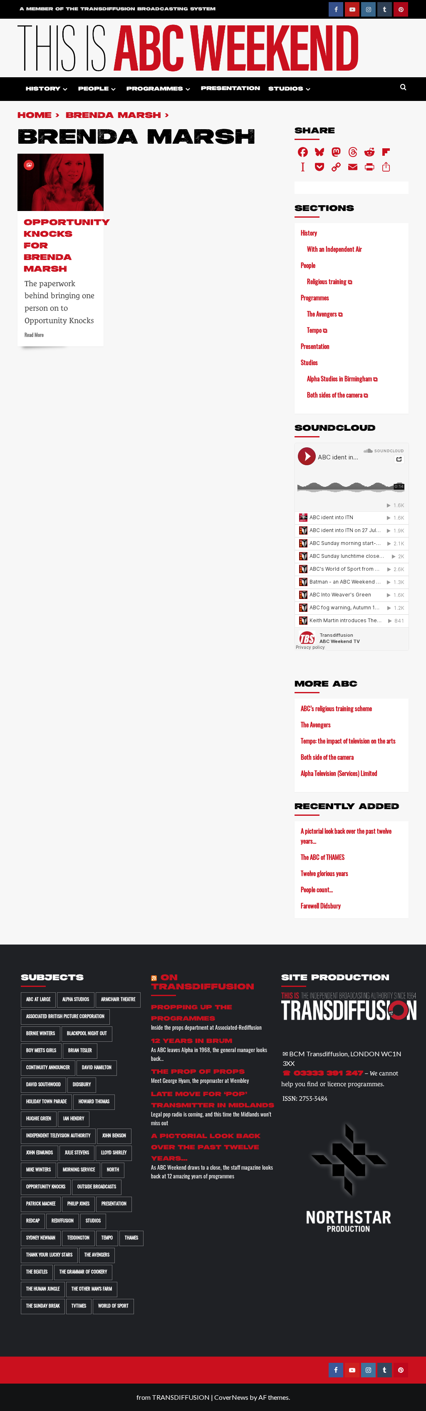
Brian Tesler (80, 1051)
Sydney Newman (40, 1238)
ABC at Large (38, 1000)
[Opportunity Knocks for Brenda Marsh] (60, 182)
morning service (79, 1170)
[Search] (403, 87)
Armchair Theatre (118, 1000)
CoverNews (231, 1397)
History (43, 89)
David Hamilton (96, 1068)
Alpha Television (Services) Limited (339, 774)
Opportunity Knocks (45, 1187)
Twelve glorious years (324, 874)
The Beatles (36, 1272)
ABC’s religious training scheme (336, 710)
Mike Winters (38, 1170)
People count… (317, 891)
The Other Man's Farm (92, 1289)
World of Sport (113, 1306)
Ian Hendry (73, 1119)
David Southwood (43, 1085)
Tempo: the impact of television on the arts (348, 742)
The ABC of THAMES (322, 858)
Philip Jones (78, 1204)
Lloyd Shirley (113, 1153)
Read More (34, 335)
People (93, 89)
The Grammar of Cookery (83, 1272)
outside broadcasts (96, 1187)
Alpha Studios (75, 1000)
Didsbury (82, 1085)
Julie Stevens (77, 1153)
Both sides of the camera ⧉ (337, 396)
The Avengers (316, 726)
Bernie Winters (40, 1034)
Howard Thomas (94, 1102)
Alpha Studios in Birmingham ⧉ (342, 380)
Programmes (154, 89)
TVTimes (79, 1306)
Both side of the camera (327, 758)
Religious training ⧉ (329, 283)
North (113, 1170)
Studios (285, 89)
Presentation (230, 89)
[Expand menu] (65, 89)
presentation (114, 1204)
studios (93, 1221)
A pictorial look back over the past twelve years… (346, 837)
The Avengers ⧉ (325, 315)
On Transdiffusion (202, 982)
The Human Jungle (42, 1289)
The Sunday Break (42, 1306)
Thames (131, 1238)
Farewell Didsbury (321, 907)
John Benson (114, 1136)
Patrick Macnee (40, 1204)
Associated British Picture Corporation (65, 1017)
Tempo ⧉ (317, 331)
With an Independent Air (334, 250)
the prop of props (198, 1071)
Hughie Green (38, 1119)
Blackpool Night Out (87, 1034)
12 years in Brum (191, 1041)
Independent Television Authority (58, 1136)
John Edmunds (39, 1153)
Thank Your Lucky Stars (49, 1255)
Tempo (107, 1238)
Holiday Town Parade (46, 1102)
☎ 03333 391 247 (322, 1073)
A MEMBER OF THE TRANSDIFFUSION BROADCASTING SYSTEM (117, 9)
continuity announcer (48, 1068)
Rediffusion (63, 1221)
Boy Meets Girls (41, 1051)
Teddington (78, 1238)
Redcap (33, 1221)
